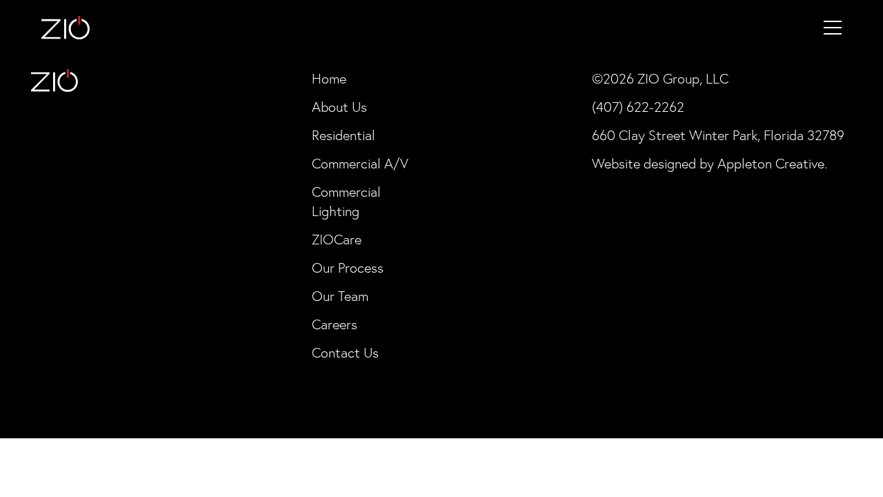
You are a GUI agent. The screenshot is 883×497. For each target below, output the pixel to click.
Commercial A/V (360, 163)
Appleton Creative (770, 163)
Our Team (340, 296)
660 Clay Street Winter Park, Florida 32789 (718, 135)
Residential (343, 135)
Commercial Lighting (346, 202)
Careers (334, 324)
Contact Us (345, 352)
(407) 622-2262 (638, 107)
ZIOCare (336, 239)
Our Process (348, 268)
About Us (339, 107)
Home (329, 78)
